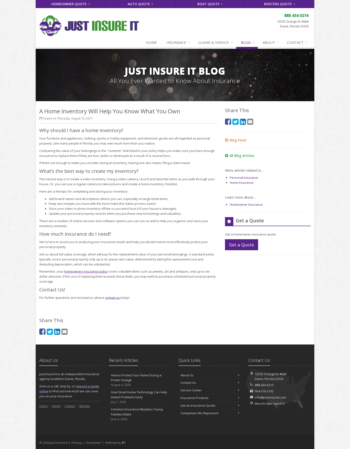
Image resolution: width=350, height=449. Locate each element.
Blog (248, 42)
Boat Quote (208, 4)
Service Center (191, 390)
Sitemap (84, 406)
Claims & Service (215, 42)
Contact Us (188, 382)
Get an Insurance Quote (197, 405)
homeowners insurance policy (86, 271)
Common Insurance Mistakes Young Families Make (137, 414)
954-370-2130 (264, 391)
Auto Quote (139, 4)
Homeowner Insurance (246, 204)
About (271, 42)
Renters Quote (278, 4)
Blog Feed (238, 140)
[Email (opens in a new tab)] (64, 331)
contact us (112, 297)
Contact (297, 42)
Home (151, 42)
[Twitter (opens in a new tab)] (50, 331)
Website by (115, 442)
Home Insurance (242, 182)
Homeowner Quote (69, 4)
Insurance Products (194, 398)
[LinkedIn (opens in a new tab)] (57, 331)
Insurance (178, 42)
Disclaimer (93, 442)
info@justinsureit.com (270, 397)
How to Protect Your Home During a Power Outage (136, 380)
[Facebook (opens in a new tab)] (42, 331)
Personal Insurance (244, 177)
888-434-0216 (264, 385)
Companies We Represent (199, 413)
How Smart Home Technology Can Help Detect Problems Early (139, 397)
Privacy (76, 442)
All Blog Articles (242, 155)
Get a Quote (241, 245)
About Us (187, 375)
